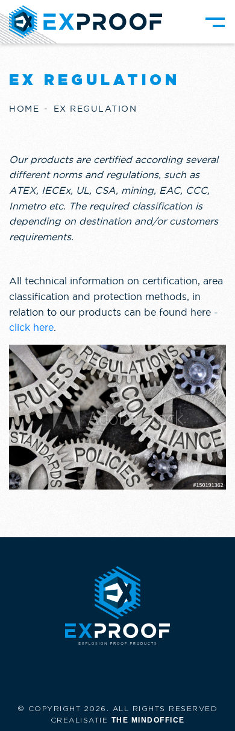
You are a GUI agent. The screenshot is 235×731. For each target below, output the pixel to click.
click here (31, 327)
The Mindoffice (148, 720)
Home (24, 108)
